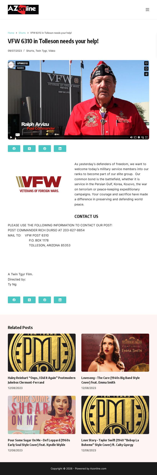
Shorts (30, 50)
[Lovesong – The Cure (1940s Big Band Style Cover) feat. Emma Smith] (115, 353)
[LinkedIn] (60, 148)
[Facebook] (14, 148)
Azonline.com (98, 468)
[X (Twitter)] (29, 148)
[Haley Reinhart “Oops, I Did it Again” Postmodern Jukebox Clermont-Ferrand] (42, 353)
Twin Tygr (41, 50)
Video (51, 50)
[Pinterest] (44, 148)
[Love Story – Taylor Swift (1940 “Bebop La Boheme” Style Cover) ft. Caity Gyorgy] (115, 415)
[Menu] (147, 9)
